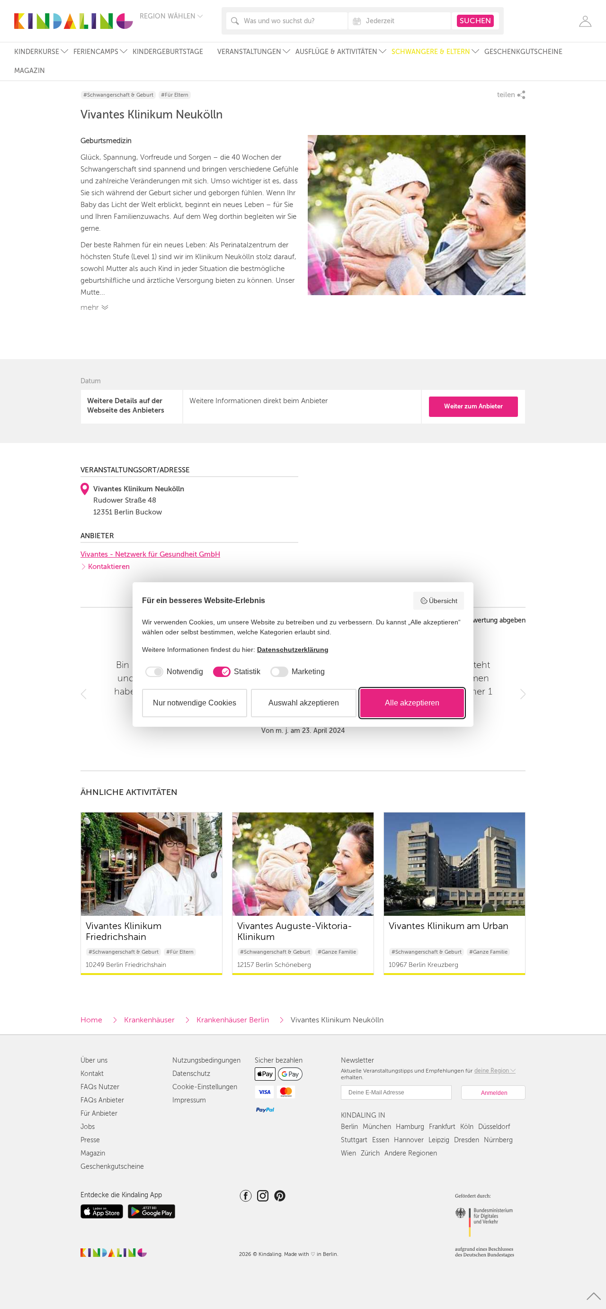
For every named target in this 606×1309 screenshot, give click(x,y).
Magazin (29, 70)
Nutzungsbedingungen (206, 1060)
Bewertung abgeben (495, 620)
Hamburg (410, 1126)
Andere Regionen (410, 1153)
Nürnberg (498, 1140)
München (377, 1126)
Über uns (93, 1060)
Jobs (87, 1126)
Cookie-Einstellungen (204, 1087)
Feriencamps (95, 51)
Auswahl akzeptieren (303, 703)
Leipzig (438, 1140)
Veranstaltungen (249, 51)
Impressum (189, 1100)
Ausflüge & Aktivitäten (336, 51)
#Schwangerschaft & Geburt (118, 95)
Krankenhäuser (149, 1020)
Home (91, 1020)
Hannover (409, 1140)
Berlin (349, 1126)
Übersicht (443, 601)
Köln (466, 1126)
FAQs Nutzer (99, 1087)
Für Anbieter (98, 1113)
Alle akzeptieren (412, 703)
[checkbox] (172, 671)
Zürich (370, 1153)
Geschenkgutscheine (523, 51)
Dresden (466, 1140)
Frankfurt (442, 1126)
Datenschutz (191, 1073)
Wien (348, 1153)
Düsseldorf (494, 1126)
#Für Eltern (174, 95)
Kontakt (92, 1073)
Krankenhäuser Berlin (232, 1020)
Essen (380, 1140)
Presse (90, 1140)
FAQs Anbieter (102, 1100)
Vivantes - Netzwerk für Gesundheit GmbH (150, 554)
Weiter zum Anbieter (473, 406)
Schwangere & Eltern (431, 51)
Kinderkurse (36, 51)
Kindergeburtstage (168, 51)
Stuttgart (354, 1140)
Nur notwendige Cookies (194, 703)
